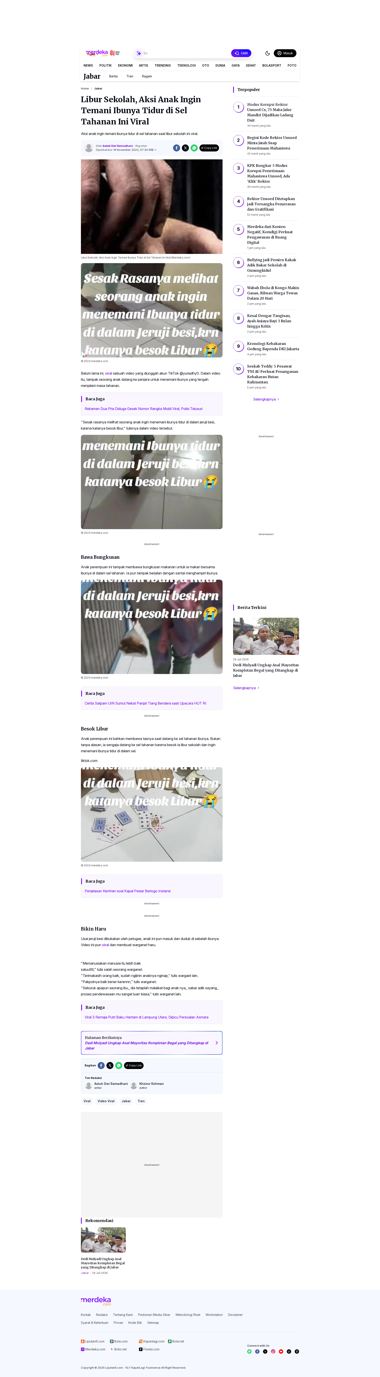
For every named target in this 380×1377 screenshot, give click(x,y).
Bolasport (271, 65)
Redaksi (102, 1315)
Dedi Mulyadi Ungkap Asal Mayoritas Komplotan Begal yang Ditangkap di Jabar (103, 1263)
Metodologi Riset (188, 1315)
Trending (163, 65)
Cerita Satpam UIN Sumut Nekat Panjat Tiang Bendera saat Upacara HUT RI (145, 703)
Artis (143, 65)
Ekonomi (125, 65)
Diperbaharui (124, 149)
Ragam (147, 76)
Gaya (236, 65)
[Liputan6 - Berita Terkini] (96, 1301)
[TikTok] (289, 1351)
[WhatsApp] (249, 1351)
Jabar (92, 76)
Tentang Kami (123, 1315)
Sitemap (153, 1322)
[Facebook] (257, 1351)
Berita (113, 76)
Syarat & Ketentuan (94, 1322)
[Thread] (297, 1351)
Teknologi (186, 65)
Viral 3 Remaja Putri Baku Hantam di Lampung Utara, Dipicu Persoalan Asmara (146, 1017)
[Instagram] (273, 1351)
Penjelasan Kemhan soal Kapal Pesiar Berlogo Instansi (128, 891)
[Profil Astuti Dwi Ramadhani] (88, 148)
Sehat (251, 65)
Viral (87, 1101)
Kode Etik (135, 1322)
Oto (205, 65)
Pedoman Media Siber (154, 1315)
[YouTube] (281, 1351)
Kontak (86, 1315)
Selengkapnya (264, 399)
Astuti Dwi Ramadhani (118, 146)
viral (108, 373)
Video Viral (106, 1101)
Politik (105, 65)
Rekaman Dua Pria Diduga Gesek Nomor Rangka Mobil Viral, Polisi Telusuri (144, 408)
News (88, 65)
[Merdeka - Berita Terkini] (103, 53)
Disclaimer (235, 1315)
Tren (129, 76)
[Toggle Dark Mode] (267, 53)
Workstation (214, 1315)
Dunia (220, 65)
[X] (265, 1351)
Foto (292, 65)
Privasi (118, 1322)
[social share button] (176, 147)
